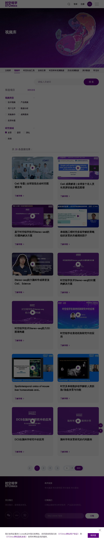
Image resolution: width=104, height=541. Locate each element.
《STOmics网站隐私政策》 (16, 537)
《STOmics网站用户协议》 (68, 534)
